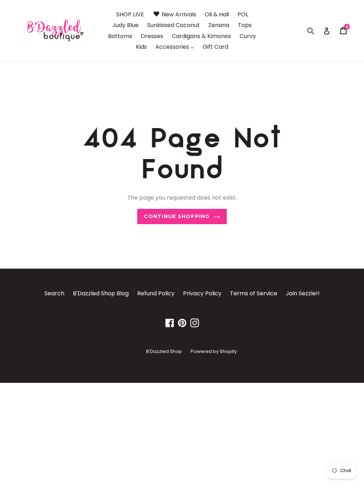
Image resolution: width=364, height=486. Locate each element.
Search (54, 293)
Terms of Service (253, 293)
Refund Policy (156, 293)
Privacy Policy (202, 293)
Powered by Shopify (214, 351)
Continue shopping (176, 216)
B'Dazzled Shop (164, 351)
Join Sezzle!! (303, 293)
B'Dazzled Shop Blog (101, 293)
